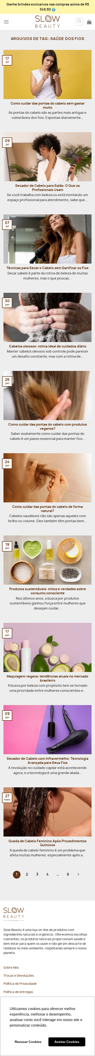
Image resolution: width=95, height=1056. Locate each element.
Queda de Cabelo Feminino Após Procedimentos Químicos (47, 843)
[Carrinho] (89, 22)
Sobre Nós (11, 967)
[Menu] (6, 21)
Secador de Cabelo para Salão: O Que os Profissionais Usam (47, 188)
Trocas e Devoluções (18, 975)
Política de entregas (18, 992)
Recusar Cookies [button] (28, 1042)
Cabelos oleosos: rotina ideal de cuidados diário (47, 346)
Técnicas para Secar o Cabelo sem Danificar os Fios (47, 268)
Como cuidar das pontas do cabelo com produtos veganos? (47, 426)
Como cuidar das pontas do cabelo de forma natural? (47, 509)
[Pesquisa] (79, 22)
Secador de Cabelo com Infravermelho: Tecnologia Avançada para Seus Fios (47, 761)
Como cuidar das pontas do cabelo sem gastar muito (48, 105)
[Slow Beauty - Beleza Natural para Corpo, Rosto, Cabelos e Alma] (47, 21)
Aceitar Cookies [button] (66, 1042)
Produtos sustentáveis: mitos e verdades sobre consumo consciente (47, 591)
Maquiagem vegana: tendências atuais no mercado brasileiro (47, 678)
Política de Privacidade (20, 983)
